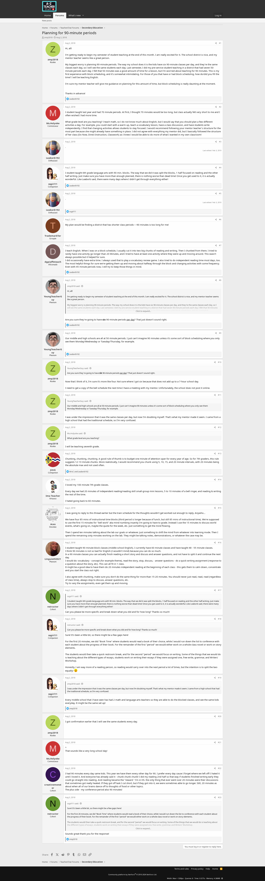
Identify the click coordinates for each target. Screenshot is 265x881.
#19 (219, 677)
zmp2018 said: (73, 286)
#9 (220, 333)
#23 (219, 797)
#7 (220, 245)
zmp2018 (48, 37)
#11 (219, 395)
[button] (83, 15)
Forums (59, 15)
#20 (219, 716)
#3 (220, 141)
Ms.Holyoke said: (75, 433)
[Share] (216, 43)
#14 (219, 479)
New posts (47, 20)
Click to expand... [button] (143, 311)
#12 (219, 427)
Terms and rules (181, 868)
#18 (219, 619)
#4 (220, 167)
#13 (219, 453)
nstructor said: (73, 625)
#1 (220, 43)
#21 (219, 742)
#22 (219, 768)
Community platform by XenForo (132, 874)
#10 (219, 362)
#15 (219, 508)
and (78, 471)
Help (208, 868)
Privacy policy (197, 868)
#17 (219, 590)
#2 (220, 107)
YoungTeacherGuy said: (77, 368)
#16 (219, 542)
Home (47, 15)
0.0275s (202, 878)
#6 (220, 219)
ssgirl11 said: (73, 596)
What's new (75, 15)
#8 (220, 280)
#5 (220, 193)
